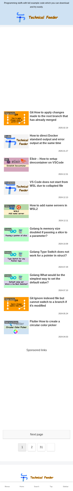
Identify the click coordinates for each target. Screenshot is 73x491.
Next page (36, 434)
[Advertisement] (36, 69)
